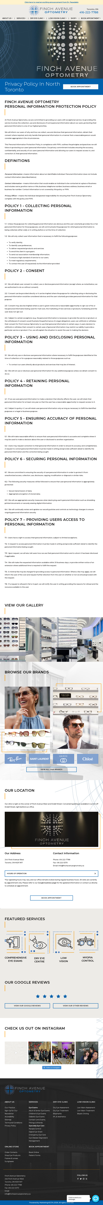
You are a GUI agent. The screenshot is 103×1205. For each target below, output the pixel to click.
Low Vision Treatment (86, 1111)
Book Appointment (90, 18)
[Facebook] (78, 1179)
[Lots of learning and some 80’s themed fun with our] (63, 1053)
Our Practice (10, 1108)
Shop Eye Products (12, 1155)
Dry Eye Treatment (61, 1111)
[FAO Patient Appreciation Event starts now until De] (16, 1053)
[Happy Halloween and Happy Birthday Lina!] (87, 1053)
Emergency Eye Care (37, 1135)
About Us (6, 18)
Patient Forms (34, 1155)
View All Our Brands (51, 769)
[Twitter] (81, 1179)
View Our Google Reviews (27, 1006)
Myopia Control (35, 1129)
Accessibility (9, 1117)
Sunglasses (9, 1161)
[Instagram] (83, 1179)
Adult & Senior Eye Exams (39, 1111)
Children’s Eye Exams (37, 1114)
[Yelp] (86, 1179)
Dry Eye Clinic (36, 18)
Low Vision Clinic (57, 18)
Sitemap (8, 1120)
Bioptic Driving (83, 1114)
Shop (73, 18)
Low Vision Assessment (86, 1108)
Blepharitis (57, 1114)
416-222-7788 (88, 12)
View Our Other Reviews (75, 1006)
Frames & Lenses (11, 1158)
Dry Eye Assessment (61, 1108)
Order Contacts (11, 1152)
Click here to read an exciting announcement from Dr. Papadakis (51, 2)
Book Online (34, 1152)
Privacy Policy (10, 1126)
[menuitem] (7, 18)
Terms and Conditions (13, 1123)
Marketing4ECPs (47, 1203)
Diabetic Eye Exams (36, 1117)
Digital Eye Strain (35, 1132)
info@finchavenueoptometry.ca (71, 866)
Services (21, 18)
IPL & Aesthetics (59, 1117)
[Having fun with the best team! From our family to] (39, 1053)
